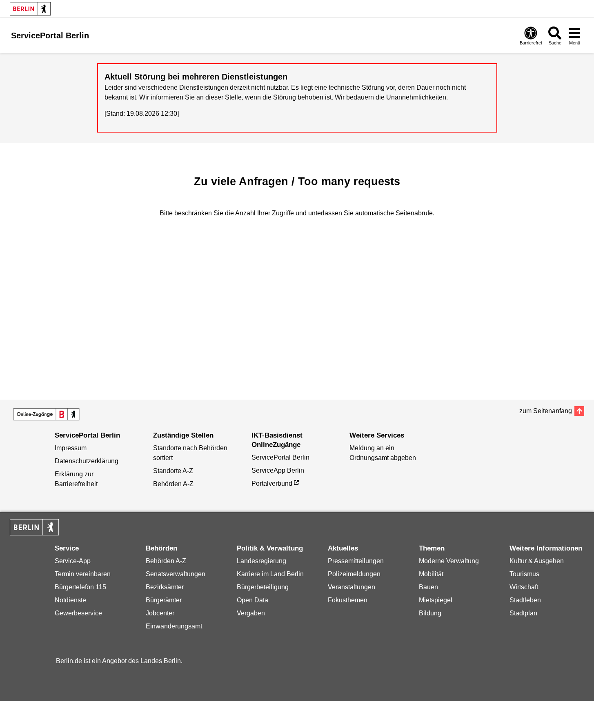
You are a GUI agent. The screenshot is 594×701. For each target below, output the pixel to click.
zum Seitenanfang (545, 410)
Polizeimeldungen (354, 574)
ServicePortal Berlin (280, 457)
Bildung (430, 613)
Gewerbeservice (78, 613)
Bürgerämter (164, 600)
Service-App (73, 560)
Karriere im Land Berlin (270, 574)
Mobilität (431, 574)
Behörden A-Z (173, 483)
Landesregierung (261, 560)
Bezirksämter (165, 587)
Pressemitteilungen (356, 560)
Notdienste (70, 600)
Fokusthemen (347, 600)
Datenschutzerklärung (86, 461)
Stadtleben (525, 600)
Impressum (71, 447)
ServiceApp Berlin (277, 470)
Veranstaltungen (351, 587)
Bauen (428, 587)
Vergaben (251, 613)
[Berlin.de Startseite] (30, 8)
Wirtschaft (523, 587)
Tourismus (524, 574)
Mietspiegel (435, 600)
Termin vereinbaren (83, 574)
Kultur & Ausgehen (536, 560)
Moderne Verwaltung (449, 560)
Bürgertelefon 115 (80, 587)
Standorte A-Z (173, 470)
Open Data (252, 600)
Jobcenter (160, 613)
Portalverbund (271, 483)
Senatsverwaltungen (175, 574)
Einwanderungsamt (174, 626)
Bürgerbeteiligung (263, 587)
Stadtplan (523, 613)
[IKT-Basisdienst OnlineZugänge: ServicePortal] (46, 414)
